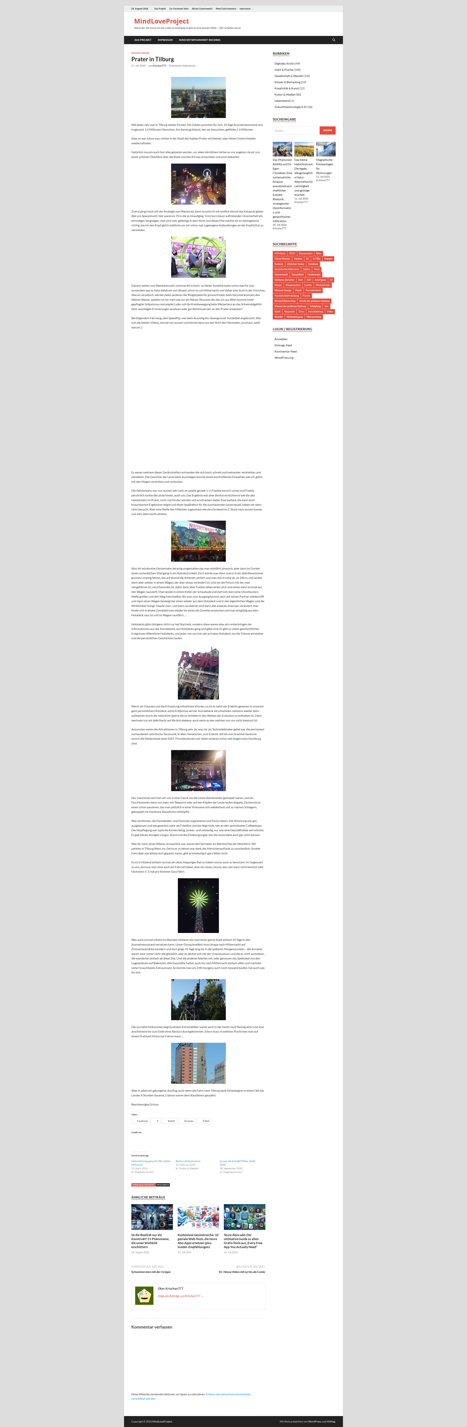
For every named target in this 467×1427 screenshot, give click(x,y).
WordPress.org (284, 357)
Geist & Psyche (284, 69)
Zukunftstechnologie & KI (291, 107)
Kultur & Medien (285, 94)
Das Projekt (160, 8)
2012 (292, 253)
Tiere (301, 311)
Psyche (306, 295)
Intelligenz (320, 279)
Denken (298, 258)
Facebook (313, 263)
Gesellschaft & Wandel (289, 76)
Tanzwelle (289, 311)
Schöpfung (315, 306)
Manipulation (323, 285)
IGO (309, 279)
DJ (307, 258)
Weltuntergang (295, 316)
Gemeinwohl (281, 274)
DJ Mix (317, 258)
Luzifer (308, 285)
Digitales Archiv (140, 53)
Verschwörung (315, 311)
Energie (328, 258)
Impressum (245, 8)
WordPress (314, 1421)
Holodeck (163, 1184)
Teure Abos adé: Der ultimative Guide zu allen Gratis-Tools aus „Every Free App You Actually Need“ (243, 1241)
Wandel (279, 316)
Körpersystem (293, 285)
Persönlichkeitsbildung (287, 295)
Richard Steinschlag (285, 300)
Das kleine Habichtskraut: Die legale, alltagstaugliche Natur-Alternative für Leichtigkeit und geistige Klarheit (303, 177)
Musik (298, 290)
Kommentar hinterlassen (182, 65)
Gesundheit (298, 274)
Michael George (283, 290)
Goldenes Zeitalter (284, 279)
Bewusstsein (305, 253)
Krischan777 (159, 65)
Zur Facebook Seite (179, 8)
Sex (327, 306)
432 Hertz (280, 253)
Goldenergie (314, 274)
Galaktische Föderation (287, 269)
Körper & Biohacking (287, 82)
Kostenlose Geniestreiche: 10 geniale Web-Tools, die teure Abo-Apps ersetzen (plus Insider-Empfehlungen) (198, 1241)
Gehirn (306, 269)
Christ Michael (282, 258)
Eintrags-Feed (283, 345)
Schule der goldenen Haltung (314, 300)
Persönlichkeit (313, 290)
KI (331, 279)
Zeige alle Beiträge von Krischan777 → (181, 1296)
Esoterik (279, 263)
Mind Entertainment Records (199, 39)
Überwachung (314, 316)
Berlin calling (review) (188, 1161)
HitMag (331, 1421)
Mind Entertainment (226, 8)
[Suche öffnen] (334, 40)
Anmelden (281, 339)
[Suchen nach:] (304, 130)
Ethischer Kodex (295, 263)
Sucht (277, 311)
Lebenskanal (282, 100)
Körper (278, 285)
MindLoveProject (161, 21)
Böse (318, 253)
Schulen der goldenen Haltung (290, 306)
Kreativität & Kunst (287, 88)
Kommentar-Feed (286, 351)
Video (330, 311)
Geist (317, 269)
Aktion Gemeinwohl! (202, 8)
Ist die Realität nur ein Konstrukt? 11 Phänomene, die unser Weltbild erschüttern (150, 1241)
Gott (300, 279)
